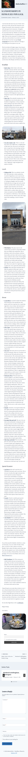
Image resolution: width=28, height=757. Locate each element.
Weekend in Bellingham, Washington (20, 656)
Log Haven (7, 469)
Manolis (6, 407)
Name (4, 718)
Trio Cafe (6, 350)
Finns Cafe (6, 98)
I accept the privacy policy (11, 639)
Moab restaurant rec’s (7, 555)
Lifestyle (7, 8)
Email (5, 634)
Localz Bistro (7, 300)
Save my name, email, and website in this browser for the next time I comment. (14, 735)
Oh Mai (6, 267)
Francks (6, 498)
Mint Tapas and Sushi (9, 439)
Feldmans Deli (7, 172)
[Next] (24, 675)
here (5, 553)
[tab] (11, 681)
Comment (5, 699)
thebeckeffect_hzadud (7, 17)
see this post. (20, 602)
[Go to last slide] (4, 675)
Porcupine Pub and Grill (10, 420)
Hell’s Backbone (8, 559)
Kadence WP (14, 753)
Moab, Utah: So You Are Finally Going (7, 656)
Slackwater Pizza (8, 375)
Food (3, 8)
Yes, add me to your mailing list (10, 739)
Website (4, 731)
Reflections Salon (8, 105)
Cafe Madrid (7, 517)
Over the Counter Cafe (9, 142)
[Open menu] (26, 4)
